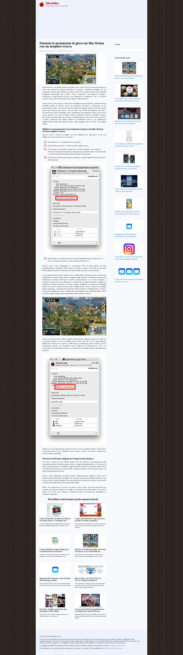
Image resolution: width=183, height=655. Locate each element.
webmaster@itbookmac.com (113, 648)
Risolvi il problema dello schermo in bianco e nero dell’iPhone (90, 550)
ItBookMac (52, 3)
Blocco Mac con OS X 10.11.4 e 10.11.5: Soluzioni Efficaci (88, 579)
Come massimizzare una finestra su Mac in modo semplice (90, 519)
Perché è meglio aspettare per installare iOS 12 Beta (53, 610)
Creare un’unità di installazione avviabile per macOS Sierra (89, 610)
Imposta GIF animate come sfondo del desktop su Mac (55, 579)
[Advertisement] (91, 24)
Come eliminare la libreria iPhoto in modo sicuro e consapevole (55, 519)
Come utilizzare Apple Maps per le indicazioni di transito (54, 550)
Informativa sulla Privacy (117, 645)
